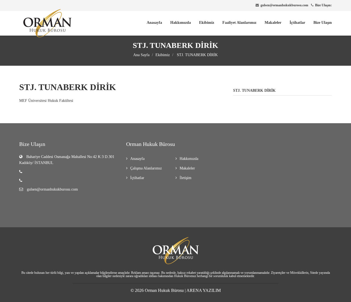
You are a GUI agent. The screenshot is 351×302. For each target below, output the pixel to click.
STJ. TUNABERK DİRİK (197, 55)
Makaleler (273, 23)
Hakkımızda (180, 23)
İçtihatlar (297, 23)
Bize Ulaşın (322, 23)
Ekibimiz (206, 23)
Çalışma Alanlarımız (146, 168)
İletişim (185, 178)
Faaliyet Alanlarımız (239, 23)
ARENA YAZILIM (203, 290)
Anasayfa (154, 23)
